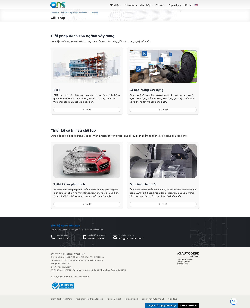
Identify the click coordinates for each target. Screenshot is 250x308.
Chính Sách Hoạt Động (61, 299)
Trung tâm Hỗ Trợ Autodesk (89, 299)
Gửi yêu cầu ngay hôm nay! (161, 305)
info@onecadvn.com (130, 238)
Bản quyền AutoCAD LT (153, 299)
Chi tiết (88, 110)
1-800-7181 (63, 238)
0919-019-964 (96, 238)
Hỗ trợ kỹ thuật (114, 299)
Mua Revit (172, 299)
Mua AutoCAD (131, 299)
